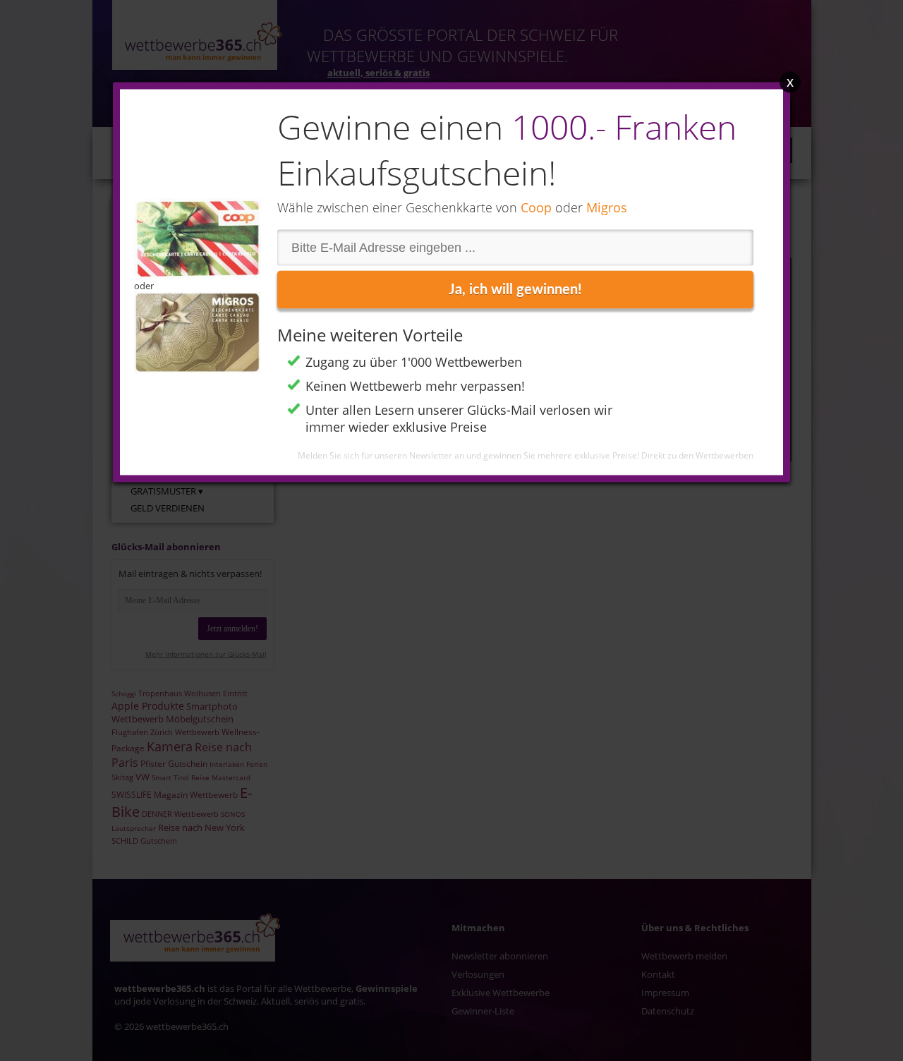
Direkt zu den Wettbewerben (697, 455)
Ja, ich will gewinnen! (515, 290)
